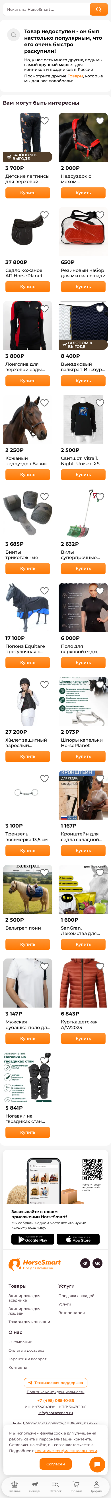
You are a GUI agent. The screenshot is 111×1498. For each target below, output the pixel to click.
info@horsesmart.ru (55, 1413)
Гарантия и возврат (27, 1359)
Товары (75, 76)
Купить (27, 192)
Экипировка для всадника (24, 1297)
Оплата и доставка (26, 1350)
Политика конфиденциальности (56, 1392)
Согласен (55, 1464)
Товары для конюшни (29, 1321)
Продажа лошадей (76, 1295)
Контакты (18, 1367)
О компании (20, 1342)
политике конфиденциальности (66, 1450)
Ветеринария (71, 1312)
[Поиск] (99, 9)
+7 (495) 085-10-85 (55, 1400)
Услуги (64, 1304)
